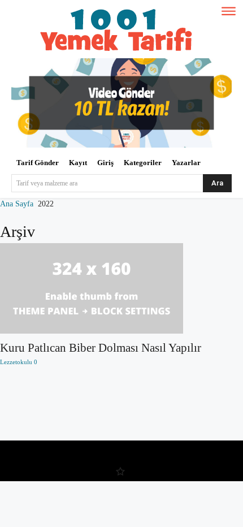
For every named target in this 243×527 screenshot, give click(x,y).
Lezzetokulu (16, 361)
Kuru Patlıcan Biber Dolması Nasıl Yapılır (100, 348)
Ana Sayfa (16, 204)
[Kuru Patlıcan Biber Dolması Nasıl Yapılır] (121, 288)
